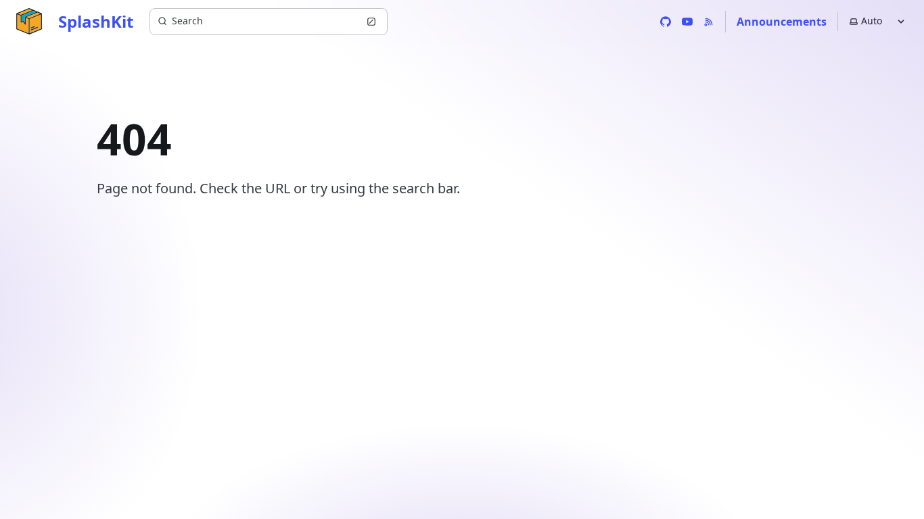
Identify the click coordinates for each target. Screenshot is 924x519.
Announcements (782, 21)
